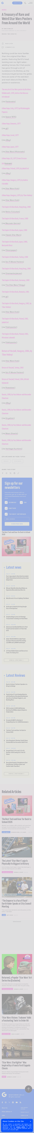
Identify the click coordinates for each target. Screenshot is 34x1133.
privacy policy (20, 1127)
